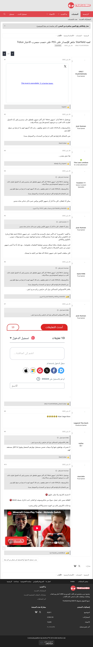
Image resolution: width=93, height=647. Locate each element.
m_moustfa (51, 627)
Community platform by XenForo (47, 638)
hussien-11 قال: (64, 222)
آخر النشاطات (41, 599)
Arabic (72, 581)
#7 (5, 304)
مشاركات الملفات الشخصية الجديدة (35, 595)
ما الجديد (64, 14)
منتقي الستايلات (83, 581)
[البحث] (4, 14)
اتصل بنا (48, 581)
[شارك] (8, 59)
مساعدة (16, 581)
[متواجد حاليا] (81, 160)
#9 (5, 431)
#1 (5, 60)
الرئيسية (86, 14)
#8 (5, 411)
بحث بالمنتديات (72, 19)
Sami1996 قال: (64, 310)
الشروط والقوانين (38, 581)
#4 (5, 171)
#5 (5, 216)
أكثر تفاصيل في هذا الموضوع (47, 26)
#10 (5, 464)
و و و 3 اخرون (50, 208)
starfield (58, 45)
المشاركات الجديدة (85, 19)
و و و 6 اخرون (52, 296)
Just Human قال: (63, 177)
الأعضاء (52, 14)
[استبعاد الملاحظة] (5, 26)
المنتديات (75, 14)
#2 (5, 114)
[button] (58, 14)
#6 (5, 262)
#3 (5, 151)
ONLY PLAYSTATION (82, 45)
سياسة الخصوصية (25, 581)
